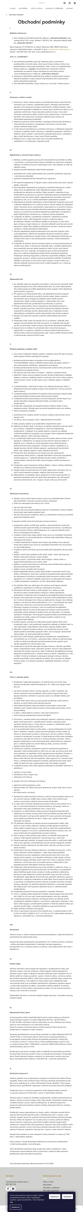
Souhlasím (67, 1197)
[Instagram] (13, 1188)
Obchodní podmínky (51, 1191)
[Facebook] (8, 1188)
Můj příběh (47, 1185)
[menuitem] (12, 8)
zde (11, 1202)
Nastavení (16, 1207)
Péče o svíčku (48, 1182)
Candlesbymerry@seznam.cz (58, 49)
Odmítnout (55, 1197)
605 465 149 (11, 1184)
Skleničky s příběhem (51, 1188)
